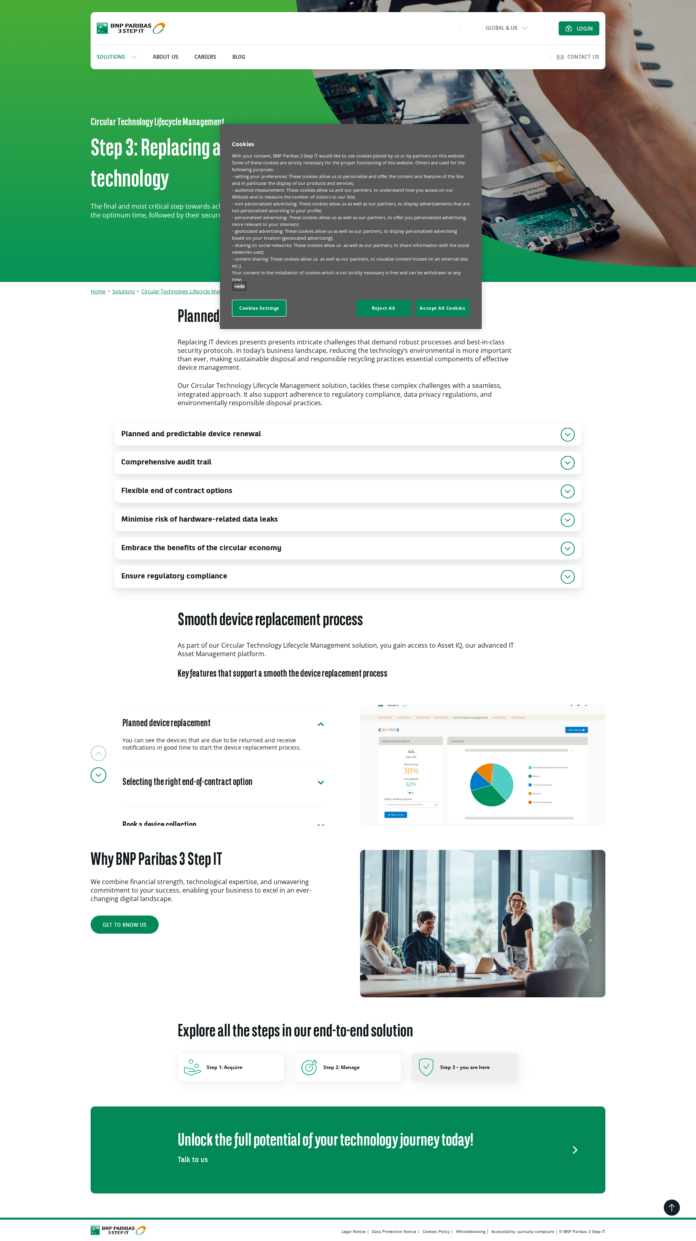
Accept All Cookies (442, 308)
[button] (506, 28)
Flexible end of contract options (176, 491)
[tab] (223, 734)
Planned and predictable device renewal (191, 434)
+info (239, 286)
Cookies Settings (259, 308)
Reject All (383, 308)
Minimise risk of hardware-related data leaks (199, 520)
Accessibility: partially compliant (522, 1231)
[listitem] (121, 57)
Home (98, 291)
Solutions (123, 291)
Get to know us (125, 925)
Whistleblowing (470, 1231)
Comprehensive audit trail (166, 462)
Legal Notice (354, 1231)
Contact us (583, 57)
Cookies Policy (436, 1231)
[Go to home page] (131, 28)
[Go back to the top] (672, 1208)
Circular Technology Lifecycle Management (192, 291)
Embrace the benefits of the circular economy (201, 548)
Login (585, 29)
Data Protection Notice (394, 1231)
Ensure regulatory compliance (174, 576)
